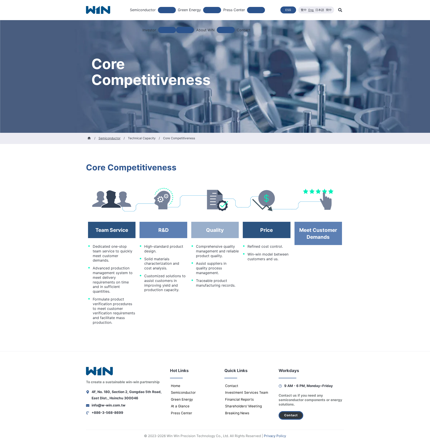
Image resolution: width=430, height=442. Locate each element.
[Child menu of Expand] (185, 30)
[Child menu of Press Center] (256, 10)
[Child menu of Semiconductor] (167, 10)
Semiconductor (183, 392)
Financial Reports (239, 399)
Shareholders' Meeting (243, 406)
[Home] (89, 138)
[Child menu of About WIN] (226, 30)
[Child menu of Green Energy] (212, 10)
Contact (243, 30)
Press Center (181, 413)
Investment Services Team (246, 392)
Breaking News (237, 413)
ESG (288, 10)
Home (175, 386)
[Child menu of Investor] (167, 30)
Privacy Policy (275, 436)
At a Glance (180, 406)
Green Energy (182, 399)
